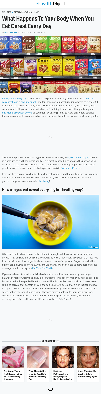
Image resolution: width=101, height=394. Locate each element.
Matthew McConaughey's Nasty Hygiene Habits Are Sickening (62, 375)
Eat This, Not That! (42, 268)
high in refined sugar (78, 157)
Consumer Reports (70, 168)
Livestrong (43, 181)
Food (36, 12)
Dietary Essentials (23, 12)
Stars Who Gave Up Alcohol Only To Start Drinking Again (87, 374)
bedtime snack (28, 101)
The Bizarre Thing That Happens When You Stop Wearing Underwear (13, 375)
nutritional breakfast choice (17, 112)
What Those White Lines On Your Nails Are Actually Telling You (37, 375)
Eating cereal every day (14, 98)
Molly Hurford (10, 32)
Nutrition (6, 12)
